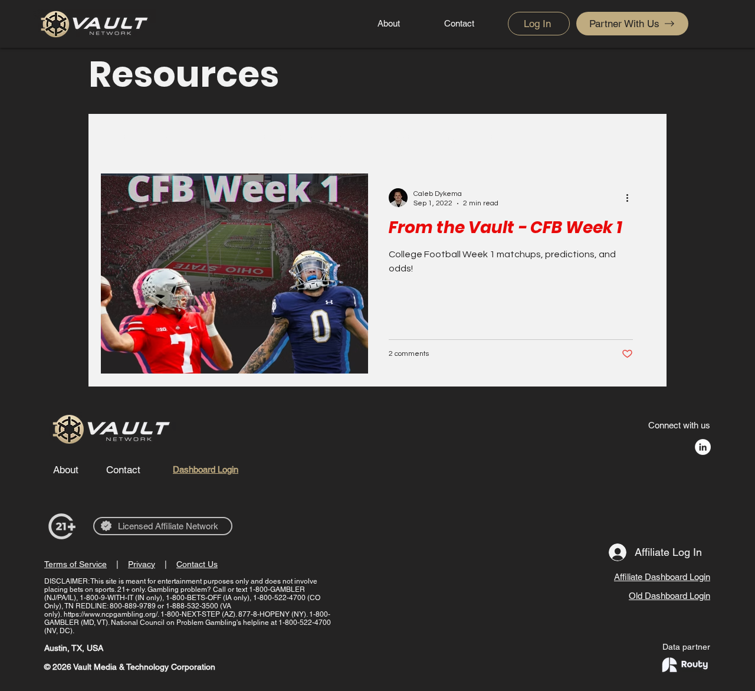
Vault (215, 137)
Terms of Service (75, 564)
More (490, 137)
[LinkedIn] (703, 447)
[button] (639, 139)
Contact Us (197, 564)
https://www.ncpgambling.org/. (111, 614)
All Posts (119, 137)
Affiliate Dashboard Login (662, 577)
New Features (338, 137)
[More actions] (631, 198)
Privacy (141, 564)
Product (267, 137)
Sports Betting (423, 137)
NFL (172, 137)
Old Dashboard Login (669, 596)
